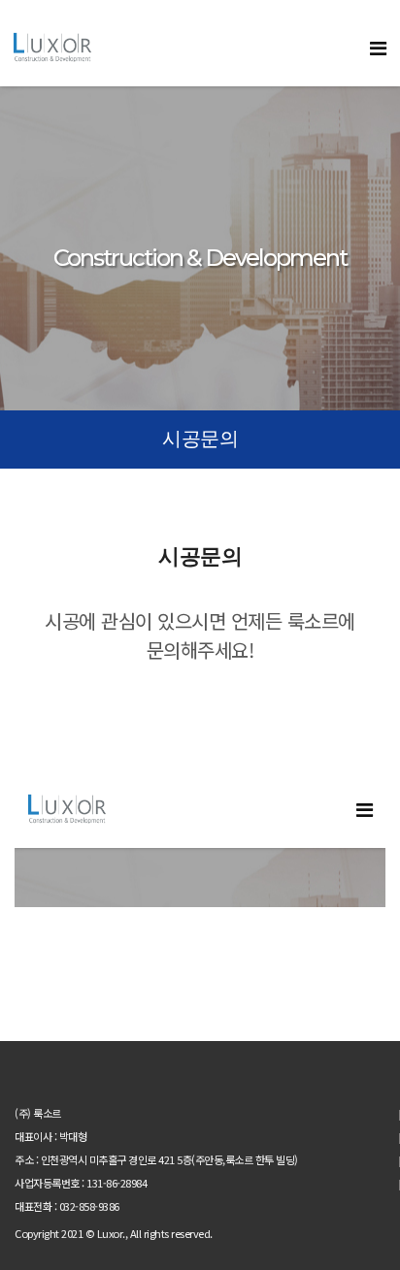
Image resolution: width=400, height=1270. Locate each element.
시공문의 (200, 438)
